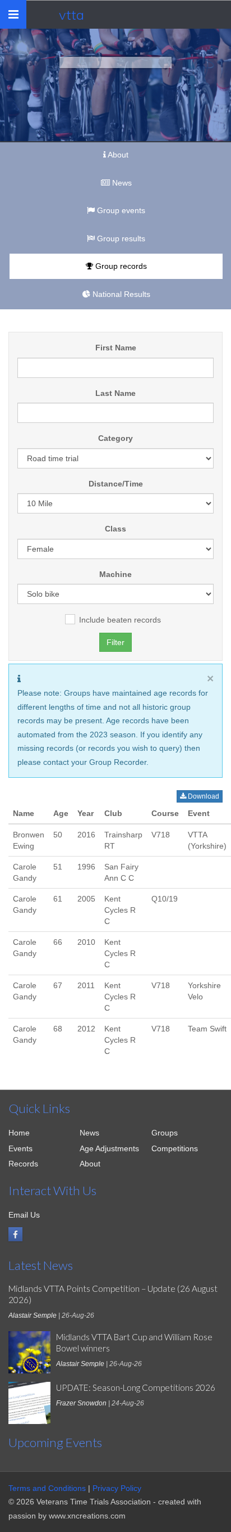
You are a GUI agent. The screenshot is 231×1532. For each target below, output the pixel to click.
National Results (120, 294)
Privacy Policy (117, 1488)
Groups (164, 1132)
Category (115, 438)
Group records (120, 266)
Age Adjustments (109, 1148)
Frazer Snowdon (81, 1403)
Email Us (24, 1214)
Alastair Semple (32, 1315)
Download (202, 796)
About (117, 154)
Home (19, 1132)
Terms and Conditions (47, 1488)
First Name (115, 347)
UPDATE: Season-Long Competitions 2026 (135, 1387)
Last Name (115, 393)
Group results (120, 238)
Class (115, 528)
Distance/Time (116, 483)
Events (20, 1148)
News (121, 182)
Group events (120, 210)
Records (23, 1163)
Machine (115, 574)
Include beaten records (120, 619)
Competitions (174, 1148)
